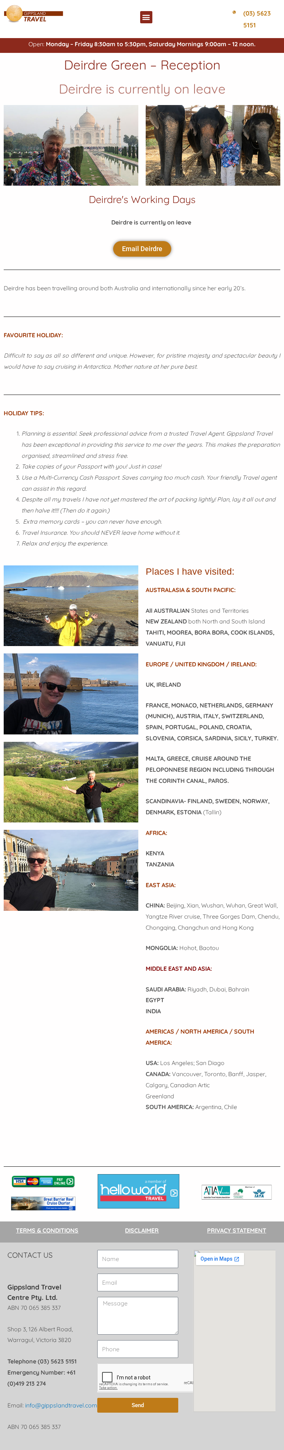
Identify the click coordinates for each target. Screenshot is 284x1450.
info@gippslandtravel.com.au (65, 1405)
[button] (146, 17)
